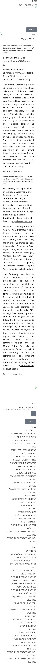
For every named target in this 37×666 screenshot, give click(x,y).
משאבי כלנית (30, 495)
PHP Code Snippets (10, 409)
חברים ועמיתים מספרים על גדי (23, 440)
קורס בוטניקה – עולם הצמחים (23, 525)
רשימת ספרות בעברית (27, 502)
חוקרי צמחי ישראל (28, 521)
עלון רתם (32, 508)
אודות (33, 427)
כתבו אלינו (31, 528)
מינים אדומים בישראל (27, 512)
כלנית (34, 403)
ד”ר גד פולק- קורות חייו (26, 437)
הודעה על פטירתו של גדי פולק (23, 433)
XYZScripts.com (27, 409)
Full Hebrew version (12, 171)
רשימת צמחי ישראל (28, 505)
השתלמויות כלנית (28, 453)
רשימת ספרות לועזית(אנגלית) (24, 499)
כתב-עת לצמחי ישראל (28, 5)
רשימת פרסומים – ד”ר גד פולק (23, 450)
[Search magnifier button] (2, 34)
